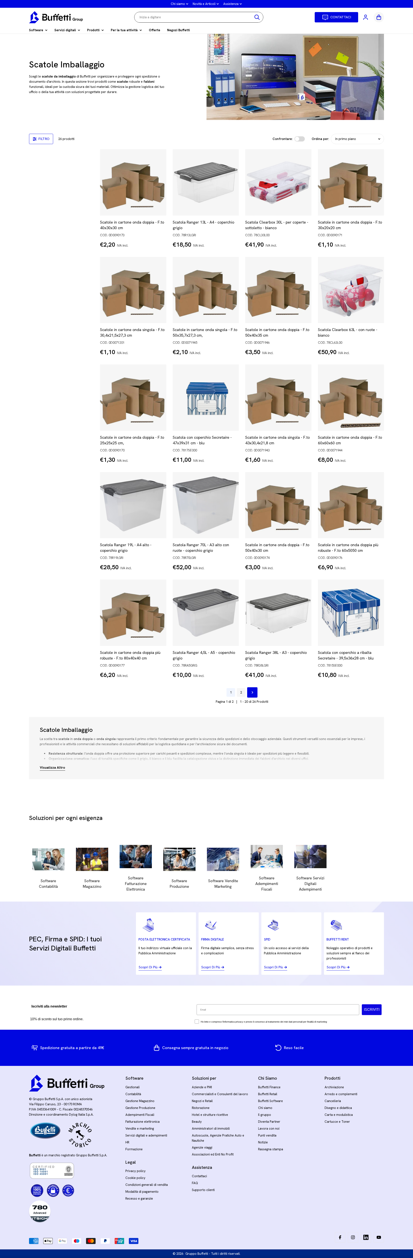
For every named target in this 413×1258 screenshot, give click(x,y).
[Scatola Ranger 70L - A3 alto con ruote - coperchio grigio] (206, 505)
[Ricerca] (257, 17)
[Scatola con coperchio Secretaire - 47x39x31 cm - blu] (206, 397)
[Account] (365, 17)
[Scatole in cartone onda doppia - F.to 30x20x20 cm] (351, 182)
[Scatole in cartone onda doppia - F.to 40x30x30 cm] (133, 182)
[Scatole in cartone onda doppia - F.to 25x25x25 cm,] (133, 397)
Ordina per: (320, 139)
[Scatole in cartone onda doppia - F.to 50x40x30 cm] (278, 505)
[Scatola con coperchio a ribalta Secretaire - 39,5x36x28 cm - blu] (351, 613)
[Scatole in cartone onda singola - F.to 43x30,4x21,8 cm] (278, 397)
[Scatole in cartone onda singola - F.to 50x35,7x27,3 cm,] (206, 290)
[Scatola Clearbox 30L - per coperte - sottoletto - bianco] (278, 182)
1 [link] (231, 692)
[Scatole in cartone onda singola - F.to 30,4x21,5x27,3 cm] (133, 290)
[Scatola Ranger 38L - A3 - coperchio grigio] (278, 613)
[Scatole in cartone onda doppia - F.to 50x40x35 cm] (278, 290)
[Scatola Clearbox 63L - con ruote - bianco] (351, 290)
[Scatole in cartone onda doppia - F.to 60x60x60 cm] (351, 397)
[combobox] (198, 17)
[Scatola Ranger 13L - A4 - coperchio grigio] (206, 182)
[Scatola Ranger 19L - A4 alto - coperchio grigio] (133, 505)
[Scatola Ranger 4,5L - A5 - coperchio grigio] (206, 613)
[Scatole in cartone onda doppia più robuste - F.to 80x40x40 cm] (133, 613)
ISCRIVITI (371, 1009)
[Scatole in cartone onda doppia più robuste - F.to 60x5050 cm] (351, 505)
